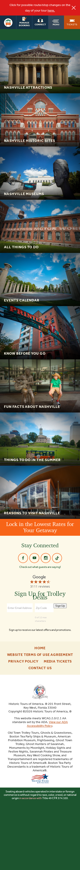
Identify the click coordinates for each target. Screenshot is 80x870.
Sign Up (60, 605)
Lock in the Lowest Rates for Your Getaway (40, 527)
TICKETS (72, 24)
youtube (34, 558)
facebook (23, 558)
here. (51, 10)
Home (39, 648)
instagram (46, 558)
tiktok (57, 558)
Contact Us (40, 668)
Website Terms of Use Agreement (40, 655)
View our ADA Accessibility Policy (47, 724)
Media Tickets (58, 661)
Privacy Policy (23, 661)
